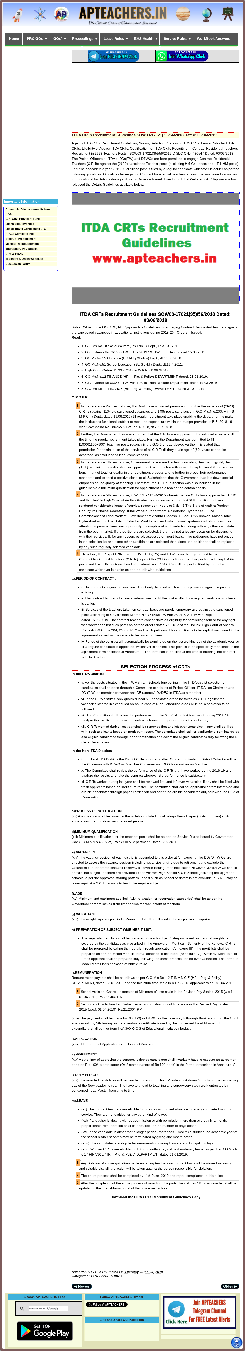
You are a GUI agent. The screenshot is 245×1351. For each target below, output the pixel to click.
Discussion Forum (18, 264)
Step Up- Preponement (21, 239)
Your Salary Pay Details (22, 249)
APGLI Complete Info (20, 234)
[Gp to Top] (236, 1342)
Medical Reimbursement (22, 244)
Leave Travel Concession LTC (26, 229)
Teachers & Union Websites (24, 259)
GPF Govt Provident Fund (23, 219)
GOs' (57, 39)
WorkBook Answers (213, 39)
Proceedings (82, 39)
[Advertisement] (155, 96)
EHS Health (143, 39)
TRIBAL (116, 1276)
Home (14, 39)
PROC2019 (99, 1276)
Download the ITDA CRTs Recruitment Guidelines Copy (155, 1197)
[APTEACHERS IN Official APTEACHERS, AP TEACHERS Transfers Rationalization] (122, 16)
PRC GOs (35, 39)
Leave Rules (114, 39)
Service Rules (175, 39)
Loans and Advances (20, 224)
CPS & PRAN (14, 254)
